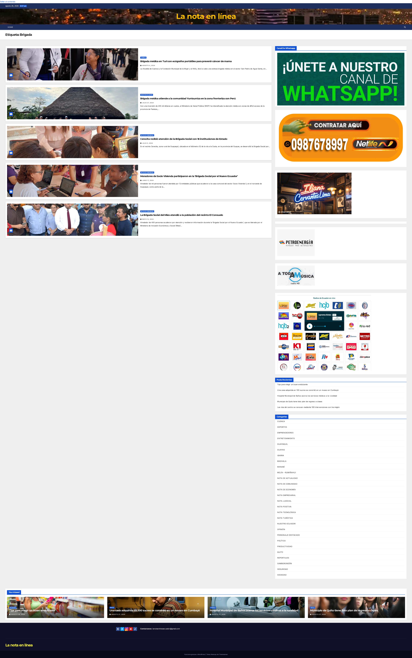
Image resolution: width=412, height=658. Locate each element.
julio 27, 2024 (148, 103)
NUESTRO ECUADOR (146, 94)
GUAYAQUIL (282, 444)
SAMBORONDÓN (284, 563)
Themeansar (223, 654)
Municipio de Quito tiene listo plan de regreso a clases (299, 401)
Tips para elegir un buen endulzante (292, 384)
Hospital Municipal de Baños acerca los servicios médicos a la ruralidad (307, 396)
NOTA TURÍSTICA (285, 518)
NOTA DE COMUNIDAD (147, 135)
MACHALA (281, 461)
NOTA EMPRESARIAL (286, 495)
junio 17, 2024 (148, 180)
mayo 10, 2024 (148, 219)
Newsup (214, 654)
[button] (405, 27)
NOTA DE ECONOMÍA (286, 490)
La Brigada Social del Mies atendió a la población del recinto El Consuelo (181, 215)
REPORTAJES (283, 558)
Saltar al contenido (7, 2)
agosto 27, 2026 (118, 614)
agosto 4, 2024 (148, 65)
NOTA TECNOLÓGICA (286, 512)
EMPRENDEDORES (285, 433)
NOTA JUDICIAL (284, 501)
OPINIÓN (281, 529)
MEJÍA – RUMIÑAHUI (286, 472)
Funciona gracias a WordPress (195, 654)
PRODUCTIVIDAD (284, 546)
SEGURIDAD (282, 569)
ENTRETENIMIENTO (286, 438)
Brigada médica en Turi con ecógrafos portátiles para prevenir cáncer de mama (186, 61)
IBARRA (280, 455)
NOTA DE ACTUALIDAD (287, 478)
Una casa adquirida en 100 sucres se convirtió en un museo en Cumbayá (307, 390)
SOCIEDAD (281, 575)
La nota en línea (206, 16)
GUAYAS (281, 450)
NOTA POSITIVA (284, 507)
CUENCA (143, 57)
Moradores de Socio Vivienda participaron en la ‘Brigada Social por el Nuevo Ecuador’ (189, 176)
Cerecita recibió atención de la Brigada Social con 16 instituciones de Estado (183, 139)
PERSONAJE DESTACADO (288, 535)
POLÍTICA (281, 541)
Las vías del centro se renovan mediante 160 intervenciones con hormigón (308, 407)
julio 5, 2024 (147, 143)
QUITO (280, 552)
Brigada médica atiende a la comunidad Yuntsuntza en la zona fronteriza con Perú (188, 98)
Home (10, 27)
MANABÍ (281, 467)
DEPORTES (282, 427)
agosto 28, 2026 (18, 614)
